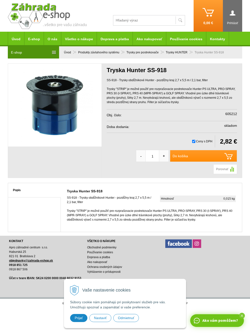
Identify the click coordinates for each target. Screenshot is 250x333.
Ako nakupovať (149, 39)
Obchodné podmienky (101, 247)
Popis (17, 190)
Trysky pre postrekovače (142, 52)
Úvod (67, 52)
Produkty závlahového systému (98, 52)
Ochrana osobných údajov (104, 267)
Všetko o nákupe (79, 39)
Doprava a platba (115, 39)
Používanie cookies (186, 39)
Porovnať (222, 169)
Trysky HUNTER (177, 52)
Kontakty (217, 39)
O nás (52, 39)
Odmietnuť (126, 318)
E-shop (34, 39)
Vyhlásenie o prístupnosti (104, 272)
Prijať (79, 318)
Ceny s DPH (204, 141)
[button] (242, 316)
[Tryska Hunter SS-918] (55, 105)
